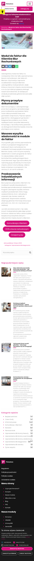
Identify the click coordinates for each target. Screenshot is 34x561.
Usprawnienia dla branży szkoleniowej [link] (18, 439)
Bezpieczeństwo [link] (11, 416)
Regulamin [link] (5, 468)
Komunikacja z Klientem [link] (17, 223)
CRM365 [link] (8, 520)
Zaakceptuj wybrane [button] (9, 553)
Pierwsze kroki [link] (10, 430)
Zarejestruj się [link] (17, 235)
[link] (2, 11)
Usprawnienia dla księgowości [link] (21, 245)
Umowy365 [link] (9, 523)
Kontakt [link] (7, 508)
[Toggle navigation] (30, 4)
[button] (17, 558)
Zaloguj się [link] (25, 9)
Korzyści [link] (8, 492)
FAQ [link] (6, 504)
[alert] (17, 544)
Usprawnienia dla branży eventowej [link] (18, 436)
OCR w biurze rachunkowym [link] (17, 229)
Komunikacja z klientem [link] (13, 425)
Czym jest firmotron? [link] (12, 489)
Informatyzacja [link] (10, 422)
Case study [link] (9, 419)
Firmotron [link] (4, 27)
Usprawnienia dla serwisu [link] (14, 444)
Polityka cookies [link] (7, 476)
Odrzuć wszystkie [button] (25, 553)
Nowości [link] (8, 428)
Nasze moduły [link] (10, 495)
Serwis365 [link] (8, 526)
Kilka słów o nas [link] (10, 498)
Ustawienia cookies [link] (8, 480)
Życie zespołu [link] (10, 447)
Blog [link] (6, 501)
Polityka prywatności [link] (8, 472)
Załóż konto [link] (9, 9)
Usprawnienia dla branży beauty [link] (17, 433)
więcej (21, 23)
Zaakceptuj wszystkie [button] (17, 548)
